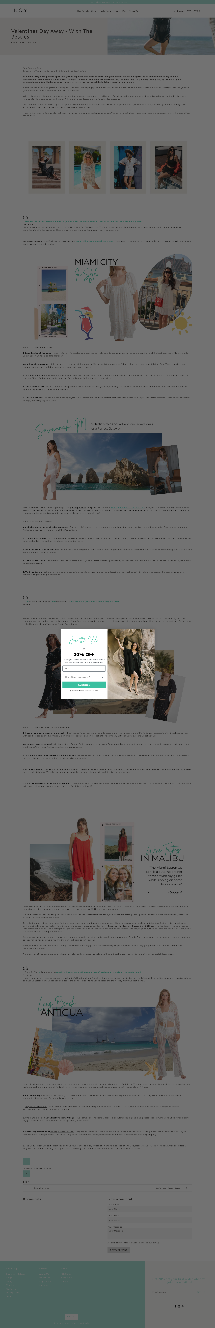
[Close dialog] (151, 632)
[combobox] (83, 677)
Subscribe (84, 685)
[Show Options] (102, 677)
